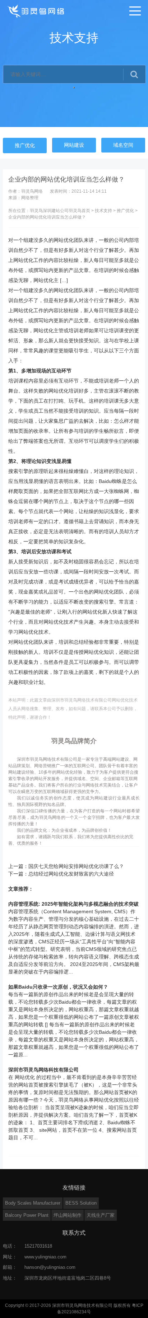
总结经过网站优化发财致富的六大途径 (71, 874)
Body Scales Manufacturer (32, 1203)
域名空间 (123, 145)
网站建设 (74, 145)
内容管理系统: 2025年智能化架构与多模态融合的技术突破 (73, 904)
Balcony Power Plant (26, 1215)
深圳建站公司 (56, 210)
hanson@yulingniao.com (49, 1267)
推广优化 (25, 145)
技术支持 (103, 210)
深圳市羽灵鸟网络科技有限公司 (43, 1070)
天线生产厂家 (101, 1215)
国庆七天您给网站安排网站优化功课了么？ (76, 866)
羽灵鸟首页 (79, 210)
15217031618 (38, 1246)
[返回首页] (36, 11)
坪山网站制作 (68, 1215)
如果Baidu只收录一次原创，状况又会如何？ (58, 987)
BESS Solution (81, 1203)
